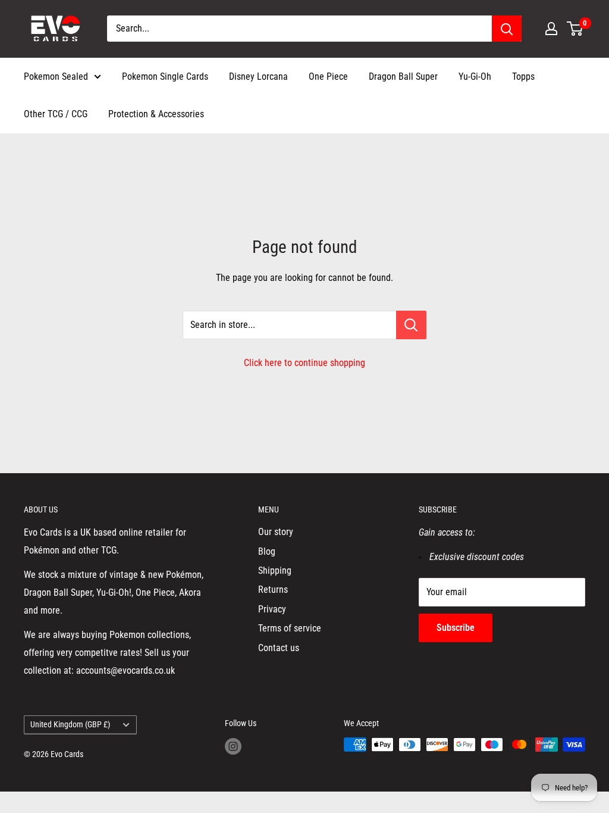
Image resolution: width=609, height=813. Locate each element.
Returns (273, 589)
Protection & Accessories (156, 114)
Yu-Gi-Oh (475, 76)
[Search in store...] (411, 325)
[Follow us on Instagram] (233, 745)
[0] (575, 28)
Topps (523, 76)
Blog (266, 551)
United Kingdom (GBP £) (70, 724)
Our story (275, 531)
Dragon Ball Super (403, 76)
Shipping (274, 570)
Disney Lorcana (258, 76)
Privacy (272, 609)
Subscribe (456, 627)
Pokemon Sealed (56, 76)
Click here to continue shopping (304, 362)
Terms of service (289, 628)
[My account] (551, 28)
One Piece (328, 76)
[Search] (507, 28)
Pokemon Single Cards (165, 76)
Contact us (278, 647)
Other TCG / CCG (55, 114)
